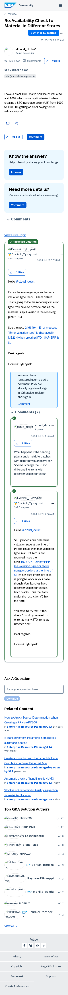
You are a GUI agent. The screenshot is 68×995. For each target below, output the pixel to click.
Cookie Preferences (17, 986)
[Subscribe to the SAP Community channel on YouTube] (37, 945)
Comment (35, 137)
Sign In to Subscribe (43, 32)
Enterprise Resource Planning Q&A (29, 726)
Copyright (17, 966)
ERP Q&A (12, 14)
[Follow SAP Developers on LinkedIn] (43, 945)
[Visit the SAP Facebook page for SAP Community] (24, 945)
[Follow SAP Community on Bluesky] (30, 945)
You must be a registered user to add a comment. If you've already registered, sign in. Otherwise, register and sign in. (33, 386)
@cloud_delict (25, 281)
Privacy (17, 956)
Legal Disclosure (51, 966)
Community (25, 5)
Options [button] (61, 33)
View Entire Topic (15, 235)
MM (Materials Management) (20, 76)
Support (51, 976)
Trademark (17, 976)
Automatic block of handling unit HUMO (29, 778)
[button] (47, 61)
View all (9, 926)
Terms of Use (51, 956)
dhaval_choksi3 (26, 49)
